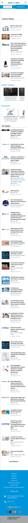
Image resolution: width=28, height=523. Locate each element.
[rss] (15, 512)
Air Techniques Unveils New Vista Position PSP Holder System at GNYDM (18, 302)
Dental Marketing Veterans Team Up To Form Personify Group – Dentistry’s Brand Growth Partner (18, 385)
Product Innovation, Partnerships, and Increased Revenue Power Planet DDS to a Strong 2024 (18, 424)
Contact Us (14, 480)
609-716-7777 (10, 501)
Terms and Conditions (14, 483)
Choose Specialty (7, 6)
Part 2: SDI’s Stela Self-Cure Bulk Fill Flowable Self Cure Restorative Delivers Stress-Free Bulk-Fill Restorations (18, 46)
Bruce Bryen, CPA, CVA (18, 78)
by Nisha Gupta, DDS (18, 205)
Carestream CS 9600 (16, 34)
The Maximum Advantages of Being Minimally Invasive (16, 289)
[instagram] (20, 512)
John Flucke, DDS (16, 27)
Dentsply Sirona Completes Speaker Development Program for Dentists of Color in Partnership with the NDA (18, 216)
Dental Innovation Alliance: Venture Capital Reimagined (18, 329)
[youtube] (13, 512)
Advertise (14, 476)
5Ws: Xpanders (15, 190)
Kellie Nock (15, 66)
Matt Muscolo (16, 149)
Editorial (14, 478)
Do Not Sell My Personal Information (14, 487)
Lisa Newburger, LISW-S (18, 454)
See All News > (14, 461)
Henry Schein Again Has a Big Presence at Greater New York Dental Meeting (18, 399)
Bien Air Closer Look (16, 26)
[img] (14, 2)
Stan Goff (15, 137)
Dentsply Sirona (16, 320)
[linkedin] (18, 512)
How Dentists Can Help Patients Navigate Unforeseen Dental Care (17, 146)
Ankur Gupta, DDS (17, 52)
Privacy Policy (14, 485)
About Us (14, 473)
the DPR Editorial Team (18, 255)
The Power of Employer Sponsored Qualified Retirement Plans (17, 74)
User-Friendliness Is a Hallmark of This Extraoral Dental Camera (18, 201)
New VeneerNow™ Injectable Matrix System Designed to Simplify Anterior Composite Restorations (18, 369)
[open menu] (2, 3)
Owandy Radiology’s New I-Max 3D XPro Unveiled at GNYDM (18, 354)
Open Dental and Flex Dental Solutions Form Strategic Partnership (17, 230)
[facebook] (8, 512)
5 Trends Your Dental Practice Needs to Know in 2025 (18, 438)
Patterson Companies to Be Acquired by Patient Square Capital (17, 158)
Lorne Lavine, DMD (17, 244)
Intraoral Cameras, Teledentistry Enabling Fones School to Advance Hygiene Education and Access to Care (18, 173)
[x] (10, 512)
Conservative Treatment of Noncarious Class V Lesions (17, 264)
